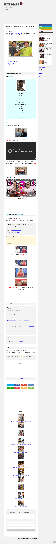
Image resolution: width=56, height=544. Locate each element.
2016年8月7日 (21, 341)
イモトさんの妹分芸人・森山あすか (16, 33)
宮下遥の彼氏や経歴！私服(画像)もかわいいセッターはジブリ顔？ (21, 467)
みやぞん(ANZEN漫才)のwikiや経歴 (12, 61)
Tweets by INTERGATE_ (43, 67)
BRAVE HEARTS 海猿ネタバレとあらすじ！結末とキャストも (17, 533)
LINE (10, 387)
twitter (41, 26)
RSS (24, 387)
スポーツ (40, 75)
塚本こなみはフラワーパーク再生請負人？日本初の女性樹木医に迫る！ (21, 421)
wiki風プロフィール (10, 63)
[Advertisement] (28, 17)
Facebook (17, 384)
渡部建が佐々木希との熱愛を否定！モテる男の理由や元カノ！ (21, 483)
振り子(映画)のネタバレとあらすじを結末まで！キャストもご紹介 (21, 506)
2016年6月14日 (17, 314)
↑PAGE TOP (54, 542)
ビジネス (40, 76)
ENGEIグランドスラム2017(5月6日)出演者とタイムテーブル (21, 452)
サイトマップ (6, 9)
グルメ (40, 74)
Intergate (21, 378)
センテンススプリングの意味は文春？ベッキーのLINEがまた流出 (21, 498)
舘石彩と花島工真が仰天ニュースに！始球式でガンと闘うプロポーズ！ (21, 444)
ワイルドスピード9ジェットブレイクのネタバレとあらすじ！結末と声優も (48, 38)
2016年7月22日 (31, 326)
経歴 (8, 64)
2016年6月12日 (17, 232)
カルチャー (40, 73)
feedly (31, 387)
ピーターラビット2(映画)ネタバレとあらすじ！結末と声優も (48, 44)
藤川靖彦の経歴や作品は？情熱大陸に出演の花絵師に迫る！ (21, 475)
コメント (8, 513)
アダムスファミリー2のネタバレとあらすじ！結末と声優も (48, 49)
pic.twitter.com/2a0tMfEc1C (11, 320)
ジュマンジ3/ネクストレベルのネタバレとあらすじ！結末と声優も (48, 55)
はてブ (31, 384)
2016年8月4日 (26, 320)
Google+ (24, 384)
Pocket (17, 387)
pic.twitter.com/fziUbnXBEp (16, 230)
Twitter (11, 384)
